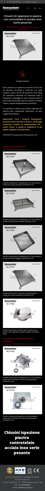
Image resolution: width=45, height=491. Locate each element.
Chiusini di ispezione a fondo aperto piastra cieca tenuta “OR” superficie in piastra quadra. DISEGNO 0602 (21, 332)
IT (40, 8)
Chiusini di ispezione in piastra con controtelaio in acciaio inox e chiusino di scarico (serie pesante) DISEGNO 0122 (20, 418)
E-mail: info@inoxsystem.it (22, 487)
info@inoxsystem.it (31, 2)
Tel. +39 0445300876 (23, 485)
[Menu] (28, 8)
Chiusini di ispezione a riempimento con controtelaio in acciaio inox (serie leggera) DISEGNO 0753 (22, 257)
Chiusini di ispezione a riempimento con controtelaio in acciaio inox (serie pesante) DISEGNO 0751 (22, 184)
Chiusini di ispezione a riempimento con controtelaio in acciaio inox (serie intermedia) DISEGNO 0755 (22, 220)
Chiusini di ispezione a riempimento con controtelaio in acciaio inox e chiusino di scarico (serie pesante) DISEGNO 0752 (22, 379)
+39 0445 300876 (15, 2)
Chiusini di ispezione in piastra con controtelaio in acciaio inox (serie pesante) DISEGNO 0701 (20, 294)
